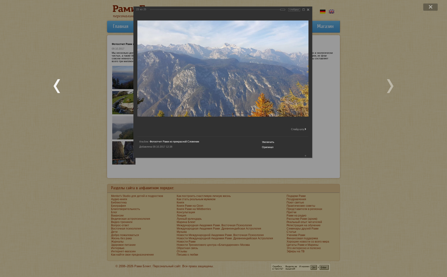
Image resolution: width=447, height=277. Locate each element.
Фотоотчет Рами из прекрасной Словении (174, 141)
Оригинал (267, 147)
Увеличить (268, 142)
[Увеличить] (303, 9)
